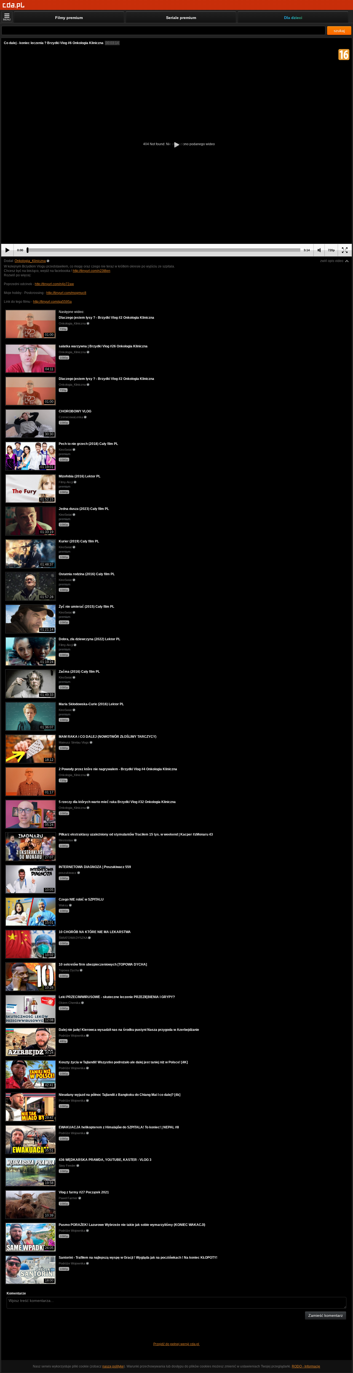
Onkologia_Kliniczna (30, 261)
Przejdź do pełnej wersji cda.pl (176, 1344)
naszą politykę (113, 1366)
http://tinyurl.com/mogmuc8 (66, 293)
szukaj (339, 30)
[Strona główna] (14, 5)
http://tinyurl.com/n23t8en (91, 271)
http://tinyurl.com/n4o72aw (54, 284)
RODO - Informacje (306, 1366)
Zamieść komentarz (325, 1315)
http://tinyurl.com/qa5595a (52, 302)
